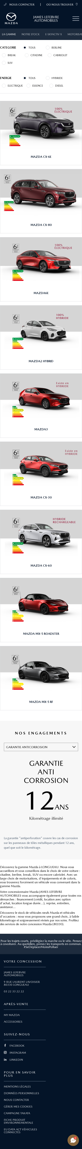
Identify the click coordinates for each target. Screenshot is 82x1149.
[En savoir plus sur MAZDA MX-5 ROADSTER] (41, 602)
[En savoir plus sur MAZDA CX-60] (41, 533)
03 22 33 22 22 (14, 991)
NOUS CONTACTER (22, 4)
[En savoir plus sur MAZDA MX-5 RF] (41, 670)
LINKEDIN (16, 1059)
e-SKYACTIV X (53, 34)
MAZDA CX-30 (41, 497)
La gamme (9, 34)
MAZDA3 (41, 429)
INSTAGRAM (18, 1052)
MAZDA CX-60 (41, 565)
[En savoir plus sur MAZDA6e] (41, 261)
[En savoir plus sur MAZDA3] (41, 397)
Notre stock (30, 34)
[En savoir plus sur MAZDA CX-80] (41, 193)
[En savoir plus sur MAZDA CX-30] (41, 465)
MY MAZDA (12, 1015)
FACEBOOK (17, 1045)
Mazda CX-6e (41, 157)
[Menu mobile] (75, 18)
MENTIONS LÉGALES (17, 1086)
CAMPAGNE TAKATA (17, 1113)
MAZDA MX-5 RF (41, 702)
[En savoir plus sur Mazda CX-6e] (41, 125)
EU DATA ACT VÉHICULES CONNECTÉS (20, 1131)
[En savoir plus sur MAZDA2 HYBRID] (41, 329)
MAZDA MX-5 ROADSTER (41, 633)
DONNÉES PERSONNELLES (21, 1093)
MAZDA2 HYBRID (41, 361)
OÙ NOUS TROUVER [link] (59, 4)
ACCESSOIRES (13, 1021)
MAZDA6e (41, 293)
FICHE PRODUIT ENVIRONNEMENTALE (18, 1121)
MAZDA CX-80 (41, 225)
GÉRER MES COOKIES (18, 1106)
